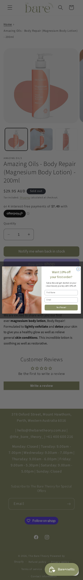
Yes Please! (61, 307)
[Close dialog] (78, 269)
